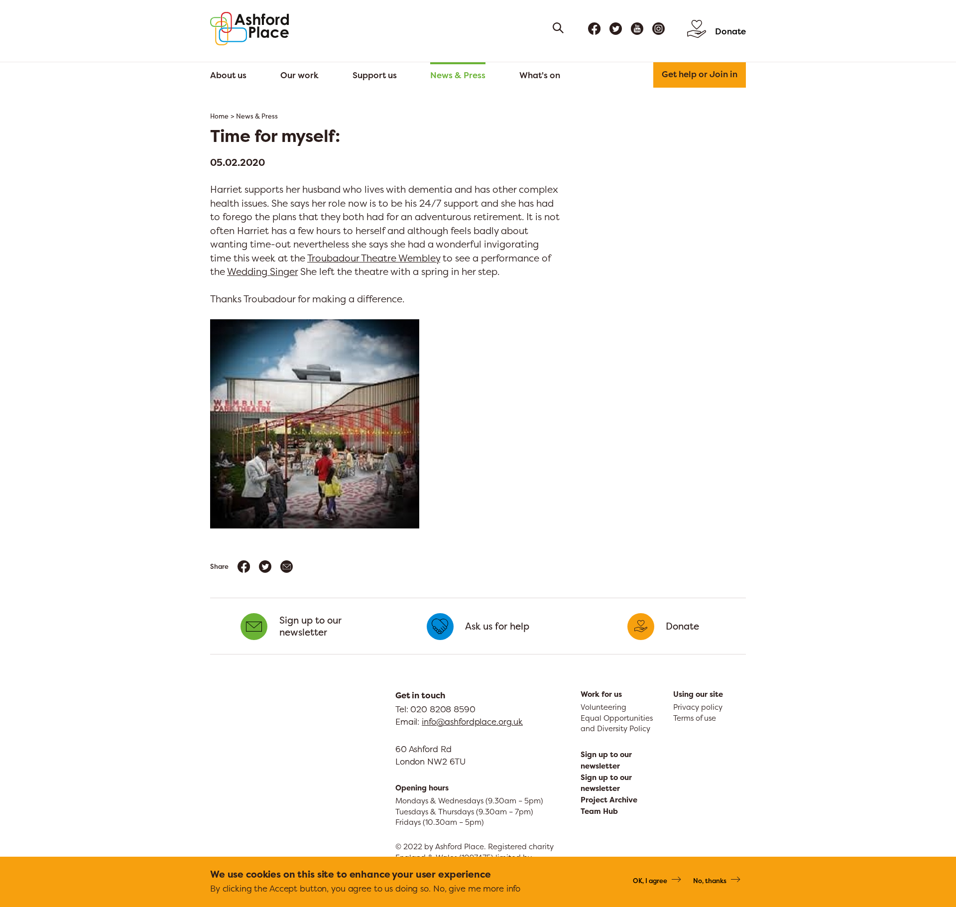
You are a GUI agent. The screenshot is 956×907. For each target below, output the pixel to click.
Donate (730, 31)
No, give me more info (476, 888)
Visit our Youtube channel (637, 28)
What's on (539, 75)
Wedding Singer (262, 271)
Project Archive (609, 800)
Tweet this (265, 566)
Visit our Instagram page (658, 28)
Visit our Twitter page (615, 28)
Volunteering (603, 707)
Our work (299, 75)
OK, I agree (650, 880)
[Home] (249, 29)
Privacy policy (697, 707)
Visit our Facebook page (594, 28)
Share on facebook (244, 566)
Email (286, 566)
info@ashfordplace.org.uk (472, 721)
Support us (375, 75)
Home (219, 116)
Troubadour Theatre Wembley (373, 258)
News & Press (457, 75)
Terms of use (694, 718)
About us (228, 75)
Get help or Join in (699, 74)
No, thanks (709, 880)
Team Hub (599, 811)
